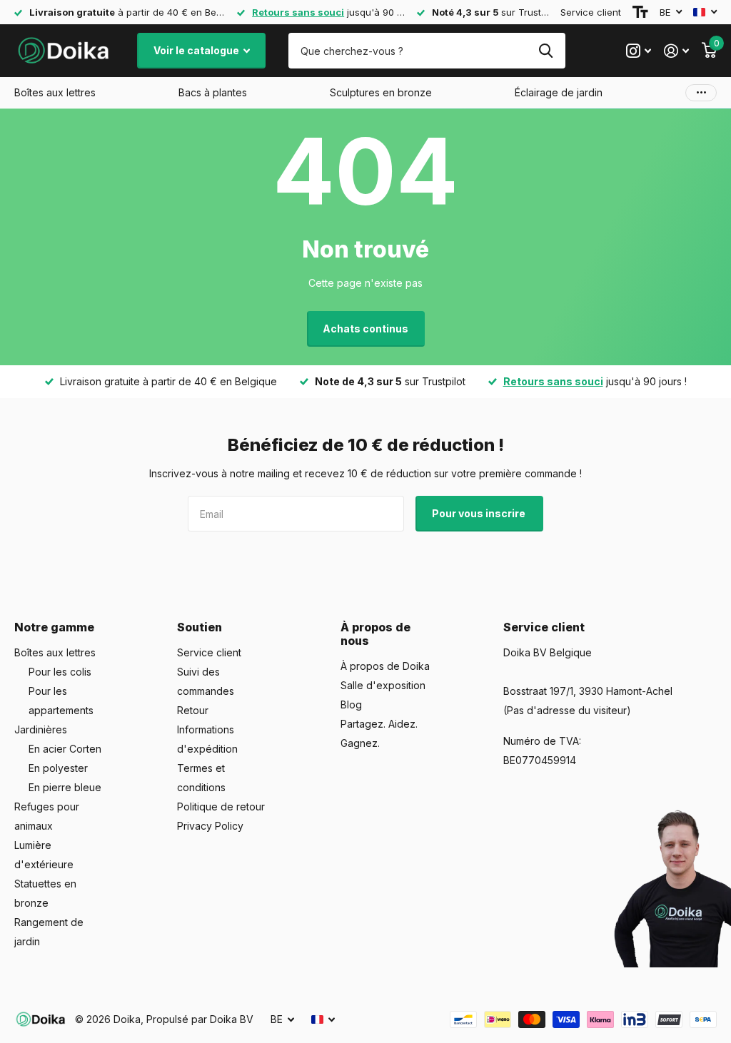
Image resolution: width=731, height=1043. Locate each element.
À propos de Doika (385, 666)
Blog (351, 704)
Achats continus (365, 328)
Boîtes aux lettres (55, 652)
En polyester (58, 768)
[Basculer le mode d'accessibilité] (640, 12)
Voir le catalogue (197, 50)
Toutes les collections (55, 92)
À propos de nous (375, 634)
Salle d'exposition (383, 685)
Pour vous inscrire (480, 513)
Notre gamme (54, 627)
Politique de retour (221, 806)
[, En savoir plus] (638, 51)
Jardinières (40, 729)
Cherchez (545, 50)
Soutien (199, 627)
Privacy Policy (210, 826)
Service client (590, 12)
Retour (192, 710)
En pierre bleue (65, 787)
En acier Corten (65, 749)
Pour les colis (60, 672)
